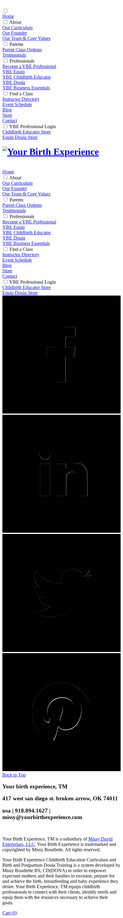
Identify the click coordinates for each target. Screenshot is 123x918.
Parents (16, 44)
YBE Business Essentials (26, 87)
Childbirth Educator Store (26, 131)
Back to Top (14, 774)
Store (7, 115)
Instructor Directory (20, 99)
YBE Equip (13, 71)
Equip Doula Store (20, 137)
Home (8, 16)
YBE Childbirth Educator (26, 77)
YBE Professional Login (32, 126)
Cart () (9, 912)
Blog (7, 109)
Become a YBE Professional (29, 66)
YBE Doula (13, 82)
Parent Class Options (22, 49)
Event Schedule (17, 104)
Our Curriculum (17, 27)
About (15, 22)
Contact (9, 120)
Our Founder (14, 32)
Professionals (22, 60)
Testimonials (14, 55)
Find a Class (21, 93)
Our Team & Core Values (26, 38)
